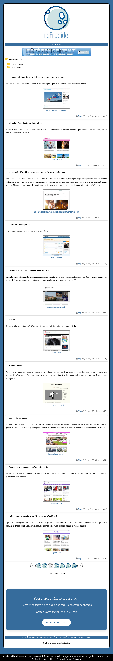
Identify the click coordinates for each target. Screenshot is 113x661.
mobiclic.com (56, 159)
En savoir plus (64, 659)
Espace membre (50, 637)
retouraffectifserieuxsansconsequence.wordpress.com (56, 212)
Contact (88, 637)
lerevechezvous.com (56, 454)
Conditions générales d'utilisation (56, 643)
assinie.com (56, 353)
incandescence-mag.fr (56, 307)
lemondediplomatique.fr (56, 110)
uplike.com (56, 552)
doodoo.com (56, 503)
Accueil (25, 637)
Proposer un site (36, 637)
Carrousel (63, 637)
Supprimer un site (76, 637)
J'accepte (77, 659)
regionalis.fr (56, 258)
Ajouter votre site (56, 622)
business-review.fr (56, 405)
